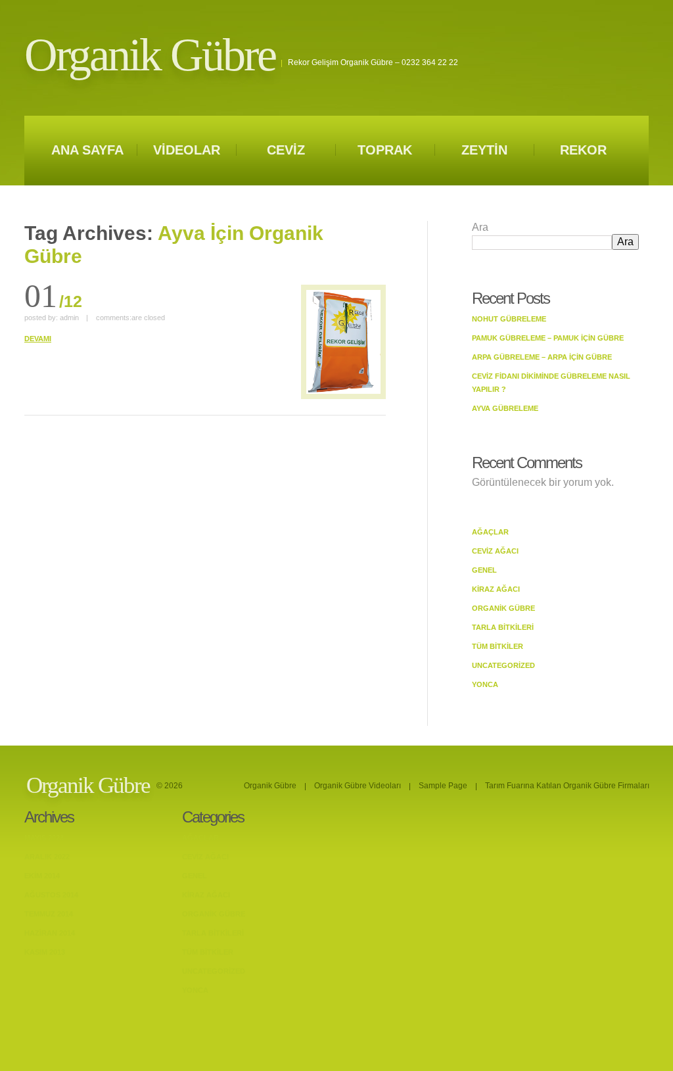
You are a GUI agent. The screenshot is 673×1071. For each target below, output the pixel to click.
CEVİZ (286, 150)
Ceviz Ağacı (495, 551)
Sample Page (443, 785)
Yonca (485, 684)
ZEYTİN (484, 150)
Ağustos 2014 (51, 895)
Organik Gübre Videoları (357, 785)
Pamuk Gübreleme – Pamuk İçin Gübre (548, 338)
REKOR (583, 150)
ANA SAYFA (87, 150)
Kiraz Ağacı (496, 589)
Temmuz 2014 (48, 914)
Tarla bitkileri (503, 627)
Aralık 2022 (47, 857)
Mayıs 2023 (44, 838)
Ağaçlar (490, 532)
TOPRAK (385, 150)
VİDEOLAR (186, 150)
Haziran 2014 (49, 933)
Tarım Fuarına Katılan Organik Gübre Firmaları (567, 785)
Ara (480, 227)
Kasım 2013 (44, 952)
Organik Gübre (149, 55)
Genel (484, 570)
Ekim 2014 (42, 876)
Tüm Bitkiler (497, 646)
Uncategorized (503, 665)
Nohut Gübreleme (509, 319)
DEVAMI (37, 339)
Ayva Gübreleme (505, 408)
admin (69, 317)
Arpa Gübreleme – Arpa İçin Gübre (542, 357)
